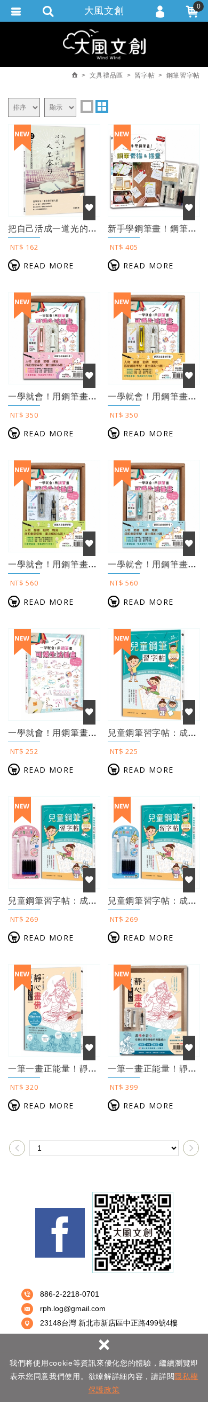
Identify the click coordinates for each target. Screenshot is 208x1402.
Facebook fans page (60, 1233)
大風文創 (104, 10)
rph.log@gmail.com (73, 1308)
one (87, 106)
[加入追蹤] (89, 208)
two (101, 106)
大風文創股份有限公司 (104, 44)
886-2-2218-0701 (69, 1294)
